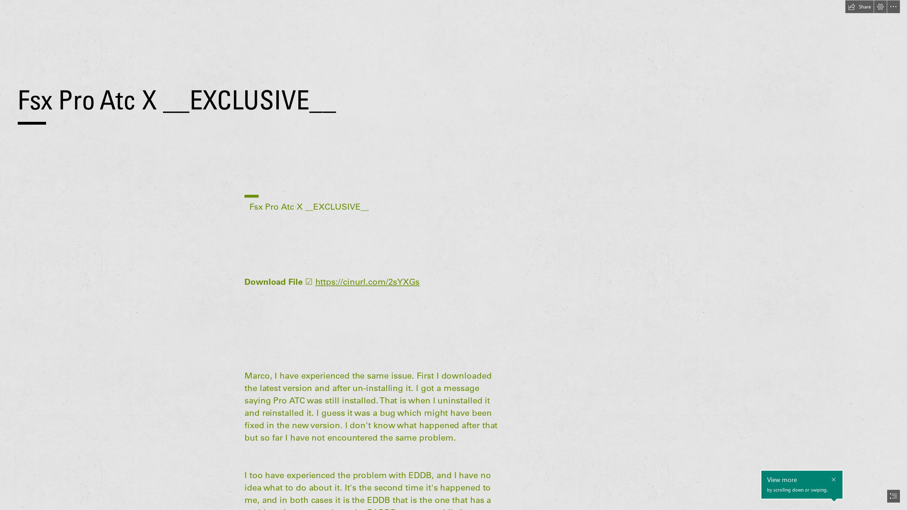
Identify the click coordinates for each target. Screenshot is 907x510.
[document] (453, 255)
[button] (859, 6)
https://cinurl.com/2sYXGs (367, 281)
